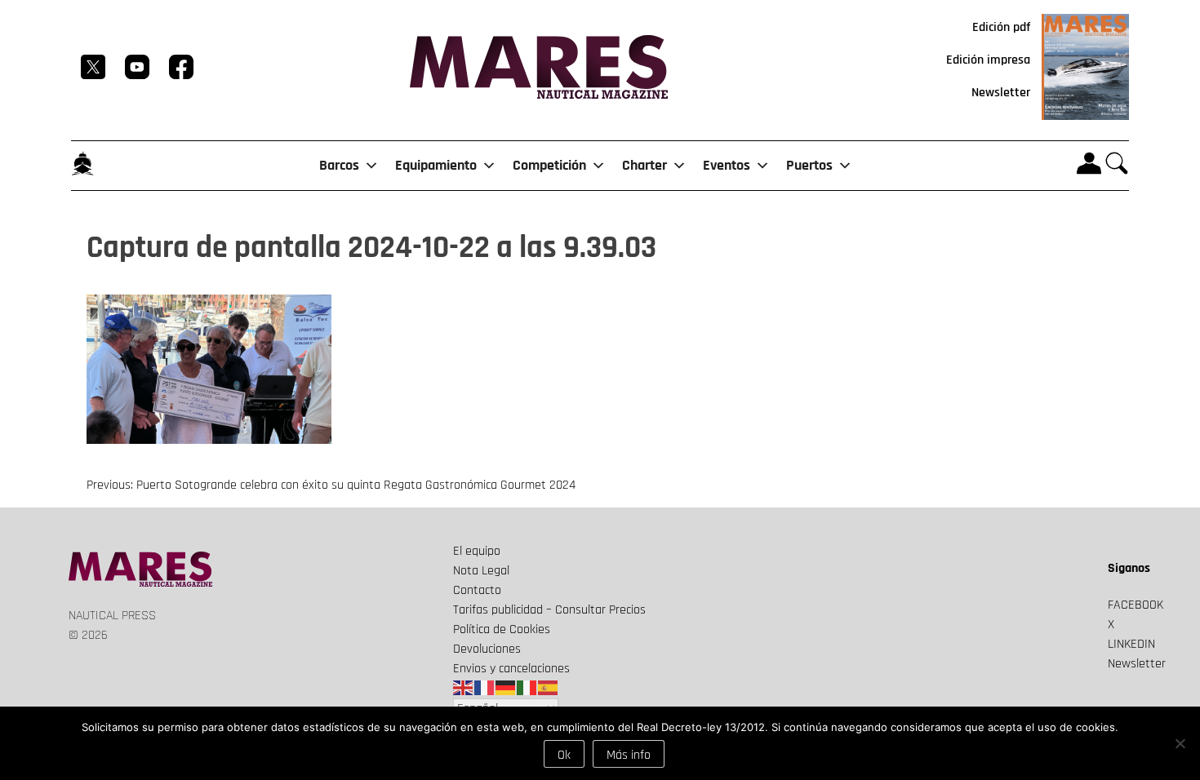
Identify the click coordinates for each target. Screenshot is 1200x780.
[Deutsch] (506, 688)
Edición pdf (1001, 27)
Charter (644, 165)
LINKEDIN (1131, 644)
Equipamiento (436, 165)
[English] (463, 688)
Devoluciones (487, 649)
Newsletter (1000, 92)
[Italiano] (527, 688)
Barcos (339, 165)
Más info (629, 755)
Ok (564, 755)
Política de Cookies (501, 629)
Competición (549, 165)
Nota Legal (481, 570)
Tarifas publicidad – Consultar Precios (549, 609)
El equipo (476, 551)
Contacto (477, 590)
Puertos (809, 165)
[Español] (548, 688)
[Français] (485, 688)
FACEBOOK (1135, 605)
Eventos (726, 165)
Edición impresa (988, 60)
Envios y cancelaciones (511, 668)
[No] (1179, 743)
